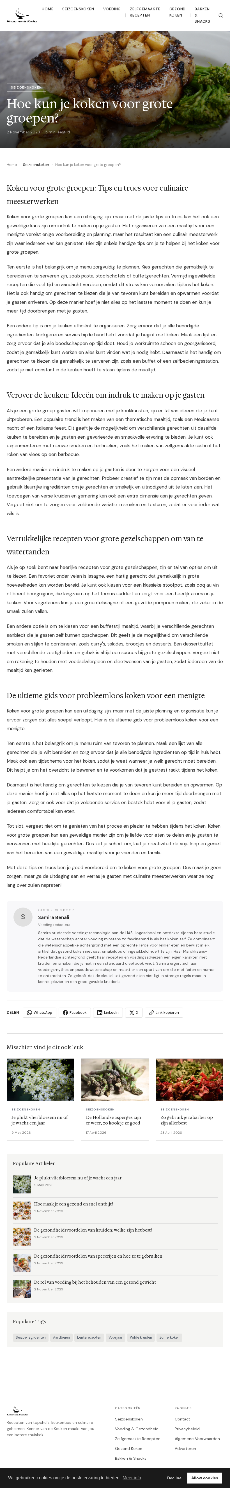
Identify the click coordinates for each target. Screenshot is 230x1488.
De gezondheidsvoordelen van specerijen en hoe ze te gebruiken (98, 1256)
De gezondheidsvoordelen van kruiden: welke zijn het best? (93, 1230)
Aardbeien (61, 1337)
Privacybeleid (187, 1428)
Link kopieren (167, 1012)
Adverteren (185, 1448)
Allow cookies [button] (204, 1478)
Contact (182, 1419)
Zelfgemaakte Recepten (145, 12)
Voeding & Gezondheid (136, 1428)
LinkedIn (111, 1012)
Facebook (78, 1012)
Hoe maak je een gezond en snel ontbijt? (73, 1204)
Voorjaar (116, 1337)
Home (47, 9)
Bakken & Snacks (202, 15)
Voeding (112, 9)
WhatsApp (43, 1012)
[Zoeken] (220, 15)
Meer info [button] (132, 1477)
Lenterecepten (89, 1337)
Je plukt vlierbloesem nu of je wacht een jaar (77, 1178)
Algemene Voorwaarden (197, 1438)
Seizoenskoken (78, 9)
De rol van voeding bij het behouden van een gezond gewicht (95, 1282)
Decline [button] (174, 1478)
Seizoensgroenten (31, 1337)
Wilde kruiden (141, 1337)
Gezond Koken (177, 12)
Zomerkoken (169, 1337)
